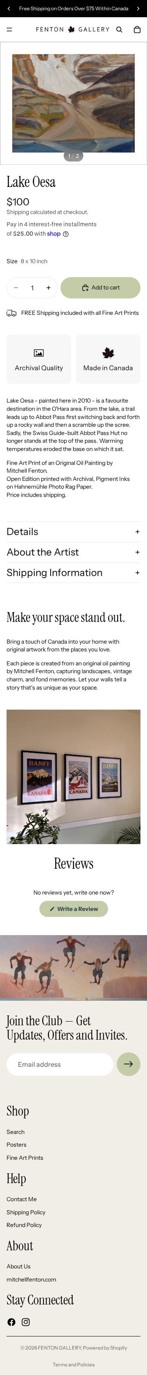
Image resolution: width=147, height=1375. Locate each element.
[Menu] (9, 29)
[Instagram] (26, 1322)
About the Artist (43, 552)
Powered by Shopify (105, 1348)
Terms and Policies (74, 1364)
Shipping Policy (26, 1212)
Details (22, 531)
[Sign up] (128, 1064)
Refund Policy (24, 1225)
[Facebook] (11, 1322)
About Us (19, 1266)
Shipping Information (54, 572)
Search (15, 1132)
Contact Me (22, 1199)
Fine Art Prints (25, 1157)
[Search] (119, 29)
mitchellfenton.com (31, 1279)
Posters (17, 1145)
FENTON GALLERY (59, 1348)
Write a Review (82, 911)
